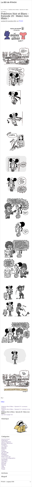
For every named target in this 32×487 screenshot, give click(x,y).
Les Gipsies (4, 446)
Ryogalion (4, 444)
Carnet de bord (5, 439)
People (3, 469)
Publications (4, 440)
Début (2, 401)
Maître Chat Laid (5, 456)
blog (2, 9)
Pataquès (3, 448)
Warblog (3, 465)
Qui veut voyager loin (7, 414)
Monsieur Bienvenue (6, 443)
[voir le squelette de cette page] (30, 481)
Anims (3, 450)
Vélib (2, 466)
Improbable (4, 459)
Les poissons (4, 455)
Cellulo (3, 467)
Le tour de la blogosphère (8, 458)
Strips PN (3, 462)
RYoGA (21, 21)
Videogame (4, 460)
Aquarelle (3, 447)
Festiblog (3, 451)
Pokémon (6, 9)
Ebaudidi (3, 463)
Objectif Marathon (6, 442)
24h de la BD (4, 452)
